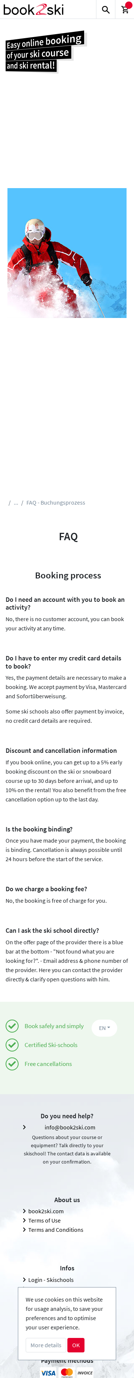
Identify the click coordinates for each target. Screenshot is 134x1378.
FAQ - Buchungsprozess (55, 502)
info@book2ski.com (70, 1127)
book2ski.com (46, 1211)
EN (102, 1027)
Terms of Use (44, 1220)
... (16, 502)
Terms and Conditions (55, 1229)
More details (46, 1345)
